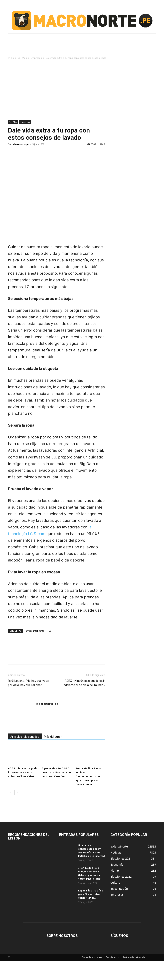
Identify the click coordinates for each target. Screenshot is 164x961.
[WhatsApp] (40, 158)
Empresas (36, 58)
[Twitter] (21, 158)
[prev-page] (10, 792)
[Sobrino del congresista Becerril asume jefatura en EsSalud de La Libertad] (67, 849)
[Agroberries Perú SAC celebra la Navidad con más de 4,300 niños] (56, 755)
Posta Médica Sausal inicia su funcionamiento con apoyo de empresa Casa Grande (88, 776)
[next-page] (16, 792)
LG (50, 630)
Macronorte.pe (21, 144)
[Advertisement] (82, 90)
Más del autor (53, 736)
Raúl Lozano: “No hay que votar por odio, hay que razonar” (28, 683)
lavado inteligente (35, 630)
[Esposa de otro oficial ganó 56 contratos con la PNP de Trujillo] (67, 894)
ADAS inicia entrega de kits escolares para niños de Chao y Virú (22, 772)
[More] (49, 158)
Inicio (11, 58)
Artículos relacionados (24, 736)
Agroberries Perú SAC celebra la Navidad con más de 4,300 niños (56, 772)
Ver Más (22, 58)
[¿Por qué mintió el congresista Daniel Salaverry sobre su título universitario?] (67, 871)
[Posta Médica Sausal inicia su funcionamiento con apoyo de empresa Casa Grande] (90, 755)
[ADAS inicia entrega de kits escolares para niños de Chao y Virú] (22, 755)
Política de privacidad (134, 957)
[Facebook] (12, 158)
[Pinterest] (30, 158)
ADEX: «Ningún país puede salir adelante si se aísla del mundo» (84, 683)
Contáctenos (113, 957)
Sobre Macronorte (92, 957)
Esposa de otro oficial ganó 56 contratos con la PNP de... (91, 894)
